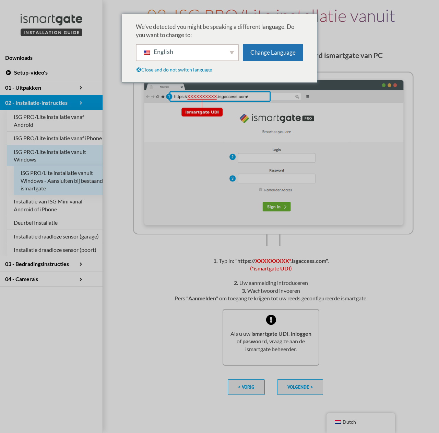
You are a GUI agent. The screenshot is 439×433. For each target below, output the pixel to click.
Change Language (273, 52)
